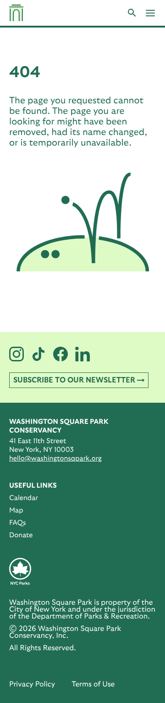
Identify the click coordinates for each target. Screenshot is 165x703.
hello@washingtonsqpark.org (55, 458)
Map (16, 510)
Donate (21, 535)
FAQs (17, 522)
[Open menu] (150, 13)
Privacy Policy (32, 684)
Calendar (23, 498)
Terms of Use (93, 684)
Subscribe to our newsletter (74, 380)
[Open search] (132, 12)
